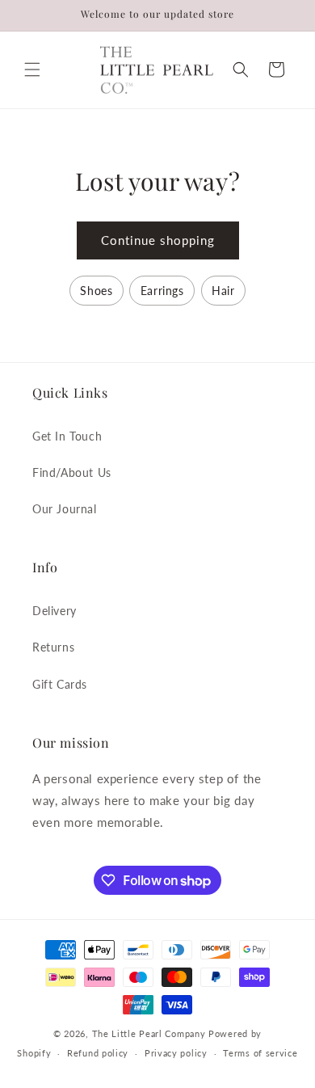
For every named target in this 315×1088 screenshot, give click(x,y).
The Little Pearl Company (149, 1033)
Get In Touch (67, 436)
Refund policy (97, 1053)
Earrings (162, 290)
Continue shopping (158, 240)
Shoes (96, 290)
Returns (53, 647)
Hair (223, 290)
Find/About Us (71, 472)
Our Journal (64, 509)
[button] (32, 69)
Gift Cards (59, 684)
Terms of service (260, 1053)
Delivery (54, 611)
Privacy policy (176, 1053)
